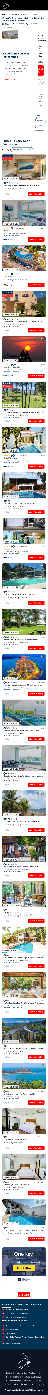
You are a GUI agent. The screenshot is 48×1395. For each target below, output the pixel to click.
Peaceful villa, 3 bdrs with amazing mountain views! (23, 1049)
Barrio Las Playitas (17, 599)
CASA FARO (8, 276)
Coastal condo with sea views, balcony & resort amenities (21, 731)
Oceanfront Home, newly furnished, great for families (23, 413)
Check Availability (41, 70)
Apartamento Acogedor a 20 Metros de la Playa (22, 686)
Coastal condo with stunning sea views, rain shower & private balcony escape (23, 777)
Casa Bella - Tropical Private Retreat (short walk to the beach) (22, 322)
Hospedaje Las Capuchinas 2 (16, 1139)
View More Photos (10, 34)
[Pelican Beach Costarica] (24, 1361)
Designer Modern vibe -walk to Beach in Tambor (21, 186)
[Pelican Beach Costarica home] (6, 5)
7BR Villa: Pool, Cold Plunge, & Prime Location (23, 957)
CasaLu (6, 549)
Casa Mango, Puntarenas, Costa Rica (19, 594)
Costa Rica (24, 14)
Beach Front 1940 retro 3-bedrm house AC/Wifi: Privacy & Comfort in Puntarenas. (22, 640)
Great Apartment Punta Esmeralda (19, 1094)
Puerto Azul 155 (10, 231)
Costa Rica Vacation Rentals (16, 1317)
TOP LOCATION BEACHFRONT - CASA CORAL (23, 1230)
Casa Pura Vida (10, 458)
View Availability (36, 194)
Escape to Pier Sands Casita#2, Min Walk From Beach (21, 822)
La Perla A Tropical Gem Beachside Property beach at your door (23, 1004)
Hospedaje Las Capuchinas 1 (16, 1184)
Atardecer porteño (12, 367)
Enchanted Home (11, 912)
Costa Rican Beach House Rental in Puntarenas (18, 504)
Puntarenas (34, 14)
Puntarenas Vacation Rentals (17, 1310)
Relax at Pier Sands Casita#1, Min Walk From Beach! (23, 868)
